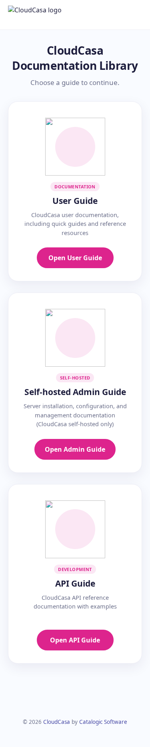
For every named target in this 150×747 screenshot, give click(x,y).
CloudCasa (56, 721)
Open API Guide (75, 640)
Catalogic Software (103, 721)
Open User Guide (75, 257)
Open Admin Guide (75, 449)
